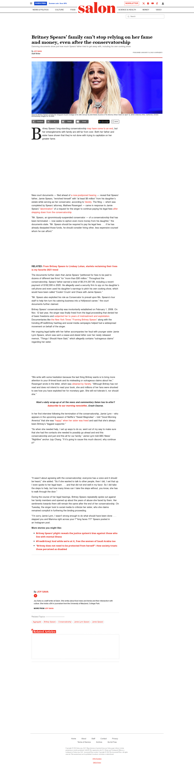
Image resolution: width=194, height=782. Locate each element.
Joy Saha (38, 51)
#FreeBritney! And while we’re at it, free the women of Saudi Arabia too (76, 541)
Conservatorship (64, 622)
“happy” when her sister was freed (72, 421)
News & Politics (40, 10)
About (83, 739)
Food (73, 10)
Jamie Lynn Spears (81, 622)
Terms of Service (84, 742)
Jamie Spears (97, 622)
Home (73, 739)
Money (146, 10)
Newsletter (131, 3)
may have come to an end (100, 129)
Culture (59, 10)
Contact (103, 739)
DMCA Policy (97, 762)
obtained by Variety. (82, 384)
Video (158, 10)
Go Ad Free (112, 742)
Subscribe (40, 3)
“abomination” (46, 209)
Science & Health (127, 10)
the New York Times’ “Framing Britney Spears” (74, 320)
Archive (99, 742)
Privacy (115, 739)
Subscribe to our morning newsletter (67, 406)
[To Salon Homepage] (97, 7)
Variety (88, 202)
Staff (93, 739)
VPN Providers (97, 759)
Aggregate (37, 622)
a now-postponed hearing (83, 195)
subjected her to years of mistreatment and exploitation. (82, 316)
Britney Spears (49, 622)
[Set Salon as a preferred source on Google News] (104, 121)
